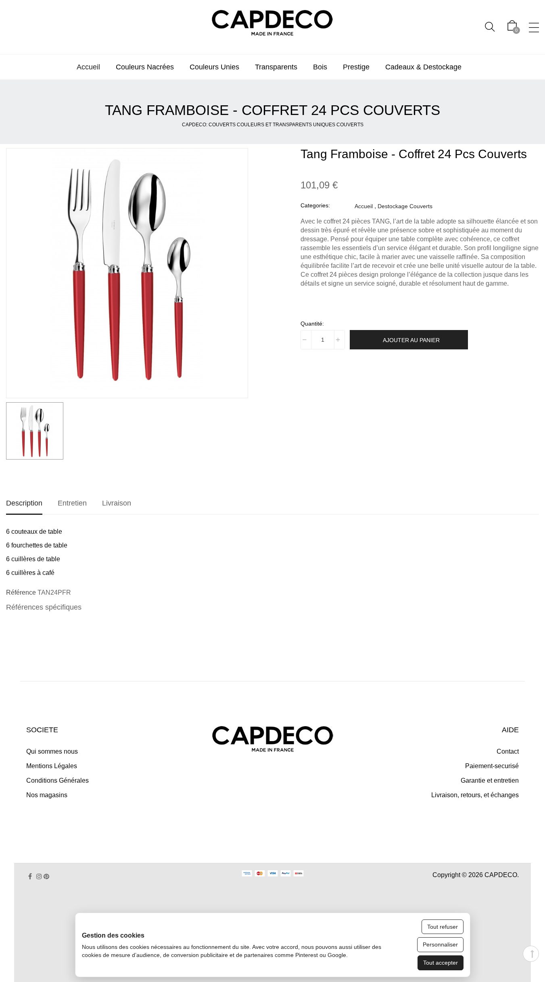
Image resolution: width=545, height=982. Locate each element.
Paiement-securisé (492, 766)
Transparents (276, 67)
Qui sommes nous (52, 751)
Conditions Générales (57, 780)
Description (24, 503)
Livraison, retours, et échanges (475, 795)
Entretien (72, 503)
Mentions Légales (51, 766)
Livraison (116, 503)
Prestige (356, 67)
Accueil (88, 67)
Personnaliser (440, 944)
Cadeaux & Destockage (423, 67)
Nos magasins (46, 795)
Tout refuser (442, 926)
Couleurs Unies (214, 67)
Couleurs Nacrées (145, 67)
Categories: (315, 205)
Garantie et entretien (490, 780)
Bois (320, 67)
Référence (21, 592)
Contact (508, 751)
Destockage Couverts (405, 206)
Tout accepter (440, 962)
